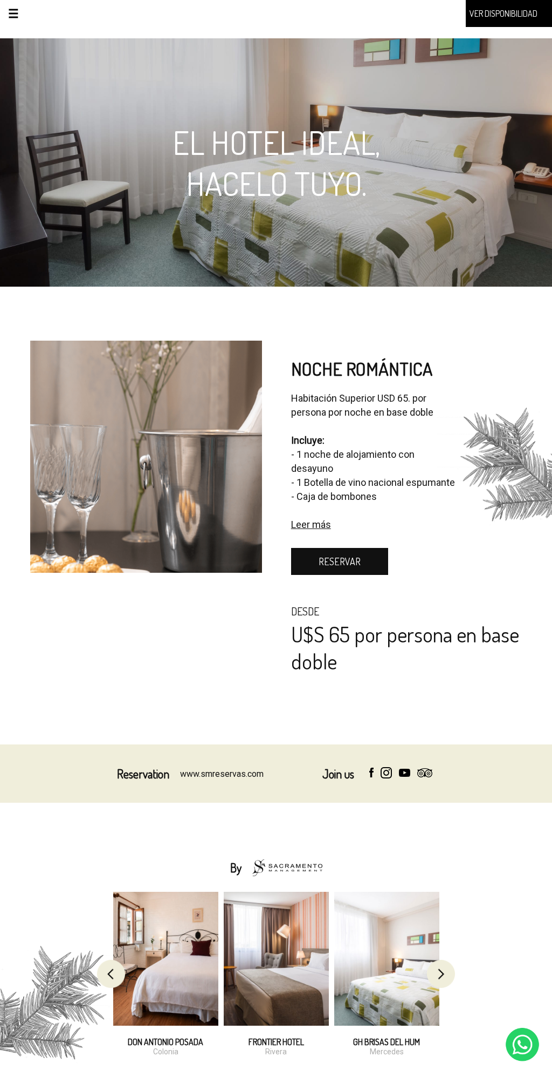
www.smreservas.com (222, 774)
